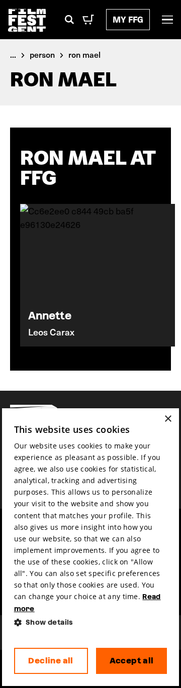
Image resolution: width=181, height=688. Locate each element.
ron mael (84, 54)
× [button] (167, 419)
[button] (90, 622)
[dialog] (90, 547)
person (42, 54)
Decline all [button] (50, 660)
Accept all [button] (132, 660)
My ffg (128, 19)
